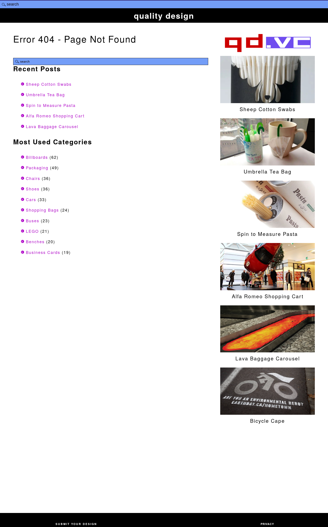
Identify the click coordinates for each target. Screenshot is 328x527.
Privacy (267, 524)
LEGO (32, 231)
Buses (32, 220)
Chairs (33, 178)
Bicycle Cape (267, 420)
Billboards (37, 157)
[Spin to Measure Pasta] (267, 225)
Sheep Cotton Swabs (49, 84)
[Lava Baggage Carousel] (267, 350)
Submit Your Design (76, 524)
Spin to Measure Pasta (51, 105)
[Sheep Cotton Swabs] (267, 100)
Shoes (32, 189)
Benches (35, 241)
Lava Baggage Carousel (52, 126)
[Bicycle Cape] (267, 412)
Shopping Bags (42, 210)
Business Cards (43, 252)
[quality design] (267, 51)
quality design (164, 15)
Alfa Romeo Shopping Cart (55, 115)
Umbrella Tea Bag (45, 94)
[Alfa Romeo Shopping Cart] (267, 288)
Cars (31, 199)
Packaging (37, 167)
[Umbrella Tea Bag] (267, 163)
